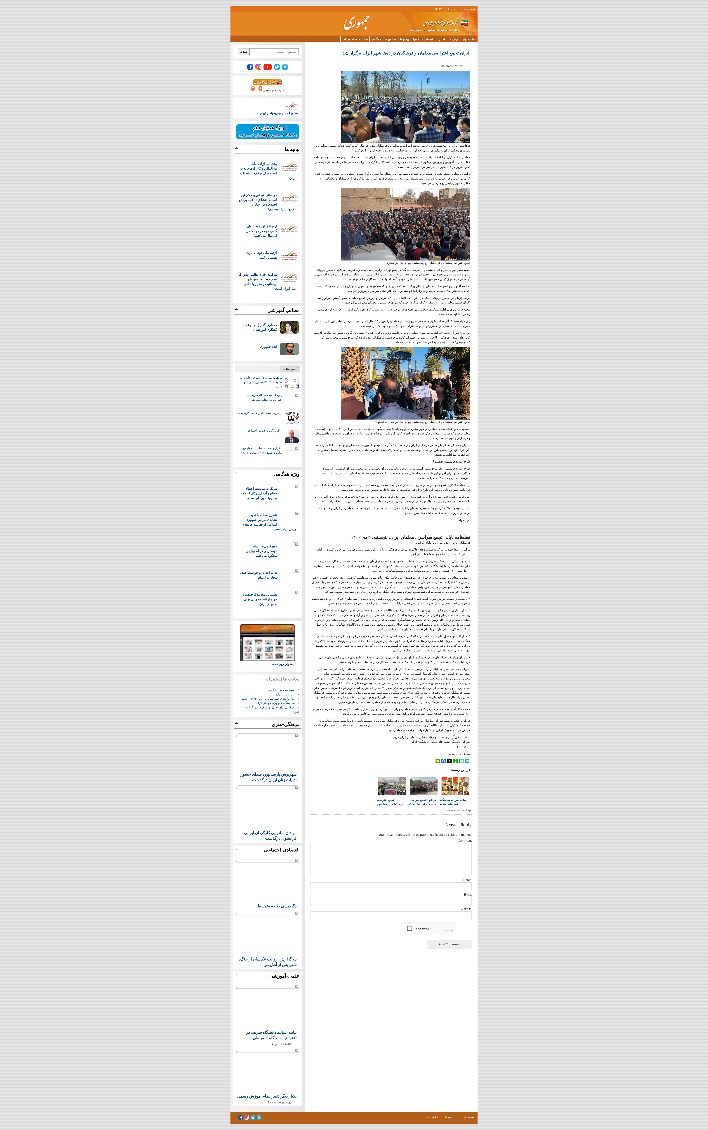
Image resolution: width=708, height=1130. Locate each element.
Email (468, 894)
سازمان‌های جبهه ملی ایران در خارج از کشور (267, 698)
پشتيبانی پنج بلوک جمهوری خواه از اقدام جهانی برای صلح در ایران (259, 599)
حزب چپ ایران (285, 694)
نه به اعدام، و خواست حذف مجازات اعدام (258, 574)
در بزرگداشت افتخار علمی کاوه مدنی (259, 413)
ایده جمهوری (268, 346)
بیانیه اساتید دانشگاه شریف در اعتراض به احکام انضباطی (271, 1034)
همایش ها (390, 39)
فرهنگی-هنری (286, 724)
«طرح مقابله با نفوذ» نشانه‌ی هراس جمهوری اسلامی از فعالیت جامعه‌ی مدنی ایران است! (269, 521)
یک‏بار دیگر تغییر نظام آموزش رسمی (267, 1096)
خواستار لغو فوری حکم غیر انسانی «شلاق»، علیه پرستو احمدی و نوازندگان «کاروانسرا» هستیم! (267, 201)
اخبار (442, 39)
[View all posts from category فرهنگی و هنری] (237, 724)
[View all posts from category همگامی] (237, 474)
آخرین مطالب (290, 368)
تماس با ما (469, 8)
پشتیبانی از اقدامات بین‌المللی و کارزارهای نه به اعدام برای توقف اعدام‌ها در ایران (267, 170)
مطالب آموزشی (284, 310)
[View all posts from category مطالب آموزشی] (237, 310)
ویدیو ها (404, 39)
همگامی (376, 39)
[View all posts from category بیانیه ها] (237, 149)
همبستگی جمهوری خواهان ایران (275, 703)
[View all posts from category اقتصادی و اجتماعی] (237, 850)
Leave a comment (456, 810)
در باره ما (453, 8)
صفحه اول (469, 39)
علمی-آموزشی (284, 976)
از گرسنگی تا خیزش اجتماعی (264, 430)
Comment (464, 840)
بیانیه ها (430, 39)
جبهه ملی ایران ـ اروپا (282, 689)
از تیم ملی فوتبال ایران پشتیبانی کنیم (261, 255)
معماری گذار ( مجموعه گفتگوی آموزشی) (261, 327)
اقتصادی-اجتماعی (282, 850)
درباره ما (454, 39)
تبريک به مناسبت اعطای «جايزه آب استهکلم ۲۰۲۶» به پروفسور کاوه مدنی (261, 382)
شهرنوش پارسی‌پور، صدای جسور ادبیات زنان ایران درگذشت (269, 776)
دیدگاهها (418, 39)
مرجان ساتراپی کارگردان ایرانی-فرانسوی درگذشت (269, 835)
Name (467, 880)
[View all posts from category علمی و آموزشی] (237, 976)
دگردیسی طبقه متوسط (277, 905)
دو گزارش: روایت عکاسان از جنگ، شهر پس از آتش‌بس (268, 961)
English (438, 8)
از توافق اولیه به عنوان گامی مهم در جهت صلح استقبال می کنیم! (261, 231)
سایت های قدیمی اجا (355, 39)
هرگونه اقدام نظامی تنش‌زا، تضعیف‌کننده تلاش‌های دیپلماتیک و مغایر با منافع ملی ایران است (267, 281)
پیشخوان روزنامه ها (283, 664)
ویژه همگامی (287, 474)
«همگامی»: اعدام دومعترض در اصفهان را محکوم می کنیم (261, 551)
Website (466, 909)
